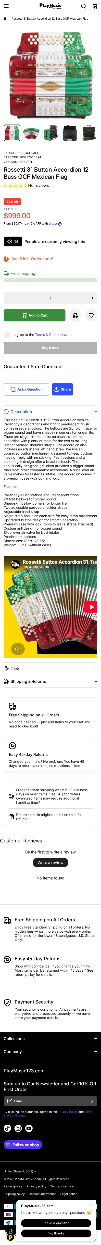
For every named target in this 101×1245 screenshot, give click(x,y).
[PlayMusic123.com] (50, 6)
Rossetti (24, 162)
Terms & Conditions (50, 334)
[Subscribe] (91, 1101)
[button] (94, 6)
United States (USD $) (18, 1171)
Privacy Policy (68, 1112)
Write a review (50, 862)
